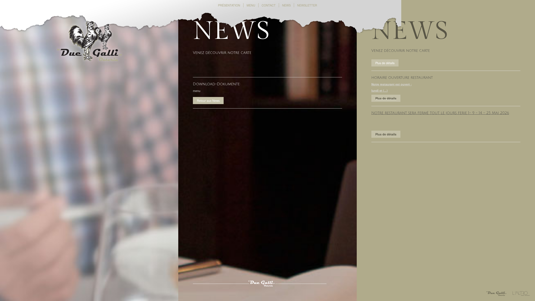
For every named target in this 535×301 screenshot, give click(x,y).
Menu (251, 5)
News (286, 5)
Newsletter (307, 5)
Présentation (230, 5)
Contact (269, 5)
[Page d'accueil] (89, 50)
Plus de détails (385, 98)
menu (196, 91)
